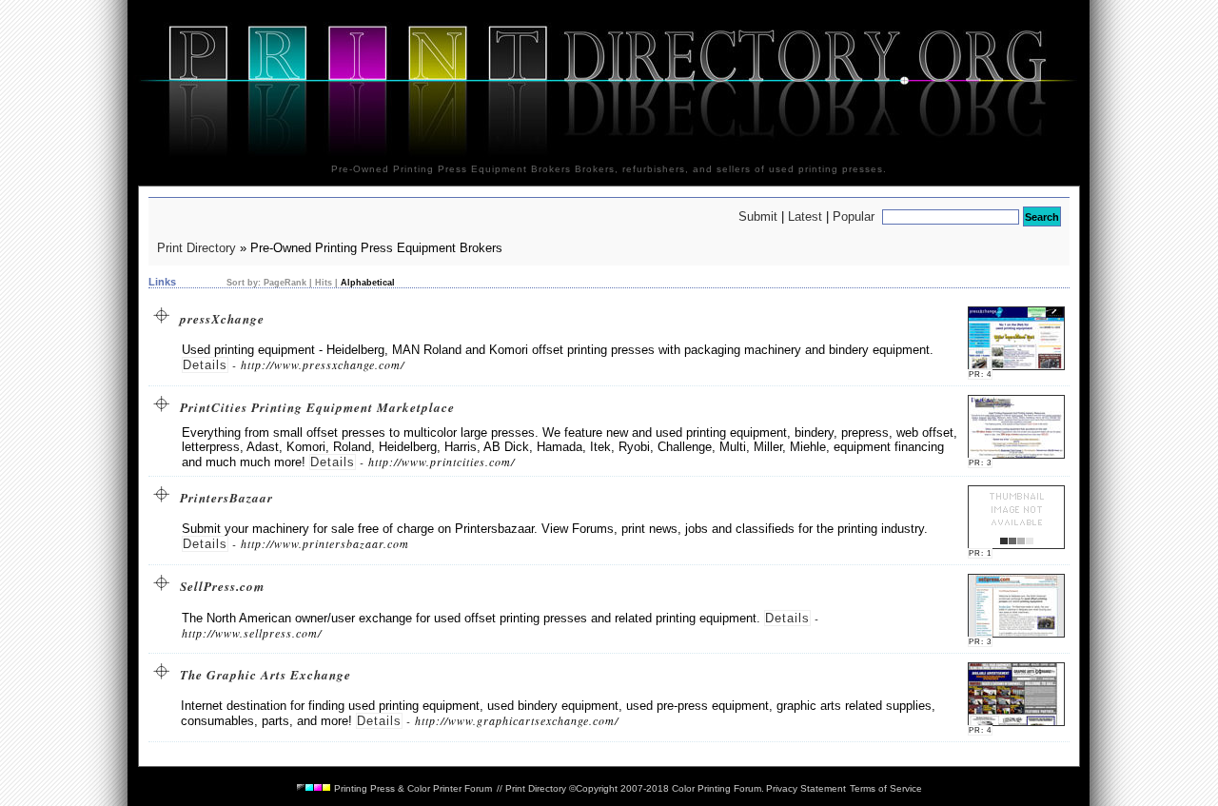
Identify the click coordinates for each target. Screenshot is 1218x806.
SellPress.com (218, 586)
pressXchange (218, 318)
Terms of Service (886, 788)
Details (205, 365)
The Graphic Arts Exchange (261, 674)
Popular (853, 216)
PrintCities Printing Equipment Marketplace (313, 407)
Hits (323, 282)
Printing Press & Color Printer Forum (411, 788)
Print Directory (196, 248)
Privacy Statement (806, 788)
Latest (805, 216)
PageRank (283, 282)
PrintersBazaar (222, 497)
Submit (757, 216)
